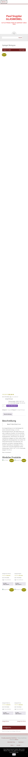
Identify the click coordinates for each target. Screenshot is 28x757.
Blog (3, 731)
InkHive (16, 739)
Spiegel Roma (5, 721)
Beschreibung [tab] (7, 414)
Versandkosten (15, 396)
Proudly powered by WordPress (9, 738)
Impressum (21, 742)
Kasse (12, 745)
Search (20, 37)
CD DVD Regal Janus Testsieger (10, 731)
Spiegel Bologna (21, 409)
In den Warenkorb (12, 405)
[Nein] (26, 752)
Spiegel (9, 409)
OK (14, 754)
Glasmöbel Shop (11, 742)
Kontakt (18, 745)
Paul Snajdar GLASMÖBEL (14, 17)
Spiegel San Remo (21, 721)
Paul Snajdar (22, 50)
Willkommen (18, 731)
